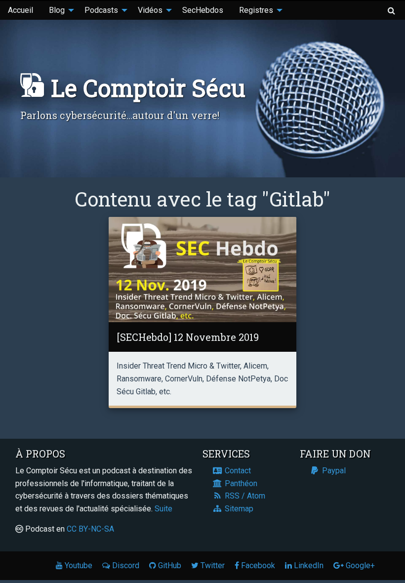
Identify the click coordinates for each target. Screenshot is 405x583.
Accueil (20, 10)
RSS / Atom (244, 495)
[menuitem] (20, 10)
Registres (256, 10)
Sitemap (238, 508)
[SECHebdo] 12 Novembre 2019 (188, 337)
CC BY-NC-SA (90, 529)
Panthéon (240, 483)
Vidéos (150, 10)
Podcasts (101, 10)
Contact (237, 470)
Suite (163, 508)
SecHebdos (202, 10)
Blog (57, 10)
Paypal (333, 470)
